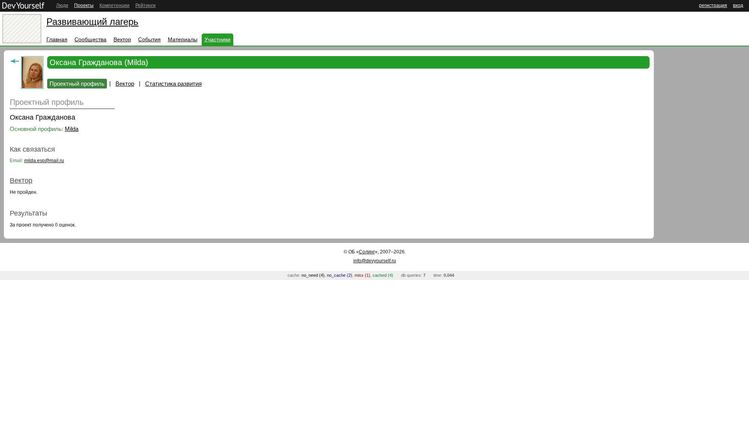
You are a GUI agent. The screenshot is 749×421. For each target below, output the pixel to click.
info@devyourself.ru (374, 261)
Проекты (84, 5)
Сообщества (90, 39)
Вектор (122, 39)
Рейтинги (145, 5)
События (149, 39)
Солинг (367, 252)
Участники (217, 39)
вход (738, 5)
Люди (62, 5)
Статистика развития (173, 83)
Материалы (182, 39)
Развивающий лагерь (92, 21)
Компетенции (114, 5)
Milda (71, 129)
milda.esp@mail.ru (44, 160)
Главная (56, 39)
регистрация (713, 5)
